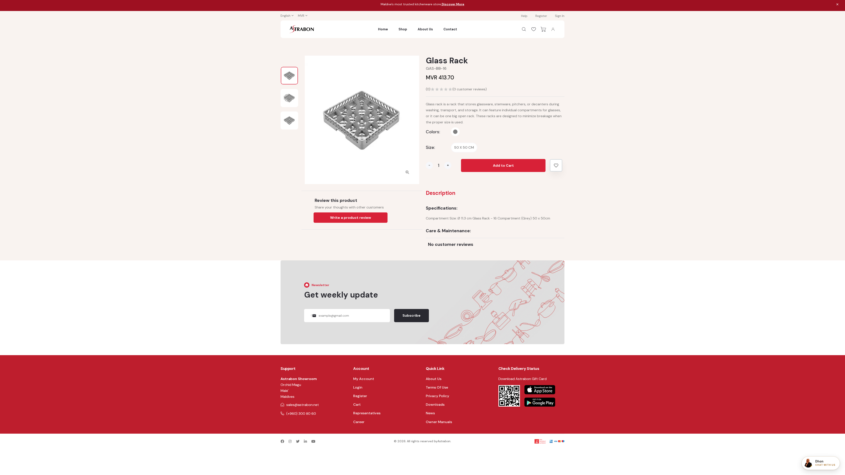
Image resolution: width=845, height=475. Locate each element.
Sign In (559, 16)
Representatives (366, 413)
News (430, 413)
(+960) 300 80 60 (301, 413)
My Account (363, 378)
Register (541, 16)
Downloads (435, 404)
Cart (357, 404)
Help (524, 16)
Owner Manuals (439, 422)
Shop (403, 29)
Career (358, 422)
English (285, 16)
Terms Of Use (437, 387)
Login (357, 387)
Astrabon (443, 441)
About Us (425, 29)
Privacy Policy (437, 396)
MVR (301, 16)
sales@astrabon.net (302, 404)
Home (383, 29)
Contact (450, 29)
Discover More (452, 4)
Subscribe (411, 315)
